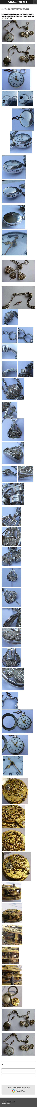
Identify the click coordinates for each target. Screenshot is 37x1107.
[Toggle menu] (35, 2)
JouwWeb (8, 1103)
